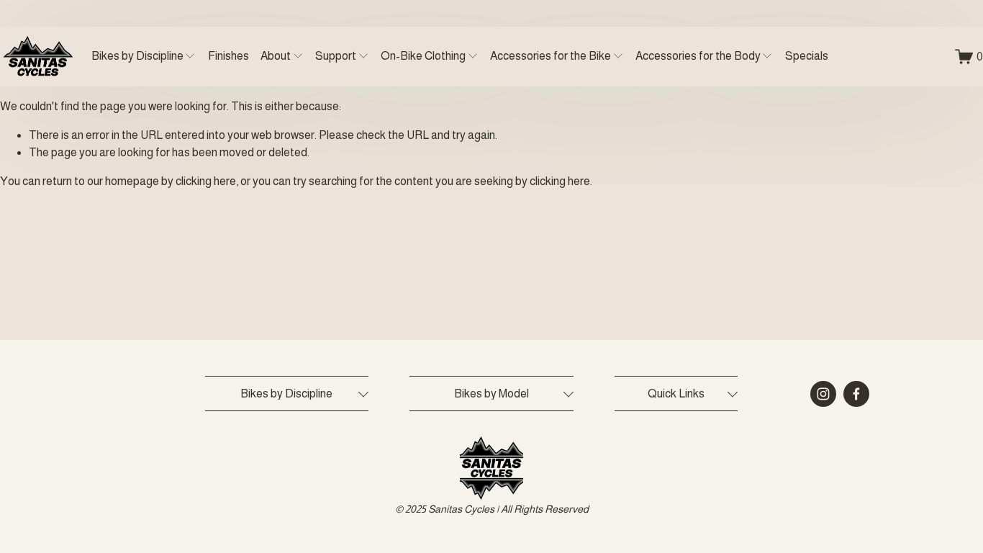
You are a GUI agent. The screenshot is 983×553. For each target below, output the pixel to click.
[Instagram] (823, 394)
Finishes (228, 56)
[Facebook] (856, 394)
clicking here (206, 181)
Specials (806, 56)
